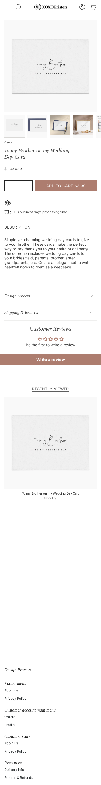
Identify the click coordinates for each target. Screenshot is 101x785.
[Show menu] (7, 7)
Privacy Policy (15, 698)
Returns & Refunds (18, 778)
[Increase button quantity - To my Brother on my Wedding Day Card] (27, 185)
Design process (17, 296)
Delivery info (14, 770)
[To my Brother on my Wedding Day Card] (50, 443)
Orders (9, 717)
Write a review (50, 359)
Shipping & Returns (21, 312)
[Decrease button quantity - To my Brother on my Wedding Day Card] (10, 185)
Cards (8, 142)
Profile (9, 725)
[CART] (93, 7)
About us (11, 690)
